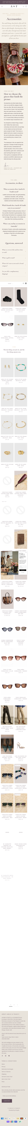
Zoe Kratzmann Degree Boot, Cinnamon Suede (21, 728)
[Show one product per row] (23, 283)
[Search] (23, 6)
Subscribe (7, 1101)
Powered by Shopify (14, 1110)
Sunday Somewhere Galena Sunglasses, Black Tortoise (21, 935)
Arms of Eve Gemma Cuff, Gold (21, 437)
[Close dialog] (26, 552)
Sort (10, 283)
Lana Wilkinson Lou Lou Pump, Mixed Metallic (21, 757)
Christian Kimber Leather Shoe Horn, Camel (7, 494)
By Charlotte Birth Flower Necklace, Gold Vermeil (21, 876)
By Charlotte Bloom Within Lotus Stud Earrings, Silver (7, 995)
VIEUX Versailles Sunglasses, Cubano (21, 698)
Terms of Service (6, 1071)
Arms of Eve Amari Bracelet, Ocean (20, 380)
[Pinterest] (9, 1056)
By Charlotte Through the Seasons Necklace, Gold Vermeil (7, 846)
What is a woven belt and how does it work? (12, 251)
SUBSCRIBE (22, 570)
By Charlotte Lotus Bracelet (21, 994)
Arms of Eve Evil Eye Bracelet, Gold (7, 437)
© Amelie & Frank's (14, 1108)
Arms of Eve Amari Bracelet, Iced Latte (21, 409)
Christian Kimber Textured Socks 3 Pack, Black (20, 905)
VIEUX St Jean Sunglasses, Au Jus (7, 670)
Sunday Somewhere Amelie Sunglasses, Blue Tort (7, 642)
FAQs (3, 1081)
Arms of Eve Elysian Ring (7, 465)
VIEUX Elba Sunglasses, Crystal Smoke (7, 338)
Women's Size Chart (7, 1076)
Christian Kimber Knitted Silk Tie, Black (7, 905)
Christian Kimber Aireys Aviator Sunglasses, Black (7, 787)
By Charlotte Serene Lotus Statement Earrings (20, 964)
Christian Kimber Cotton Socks (21, 309)
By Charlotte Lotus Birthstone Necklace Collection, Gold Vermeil (7, 965)
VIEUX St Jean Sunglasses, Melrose (21, 642)
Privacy (3, 1066)
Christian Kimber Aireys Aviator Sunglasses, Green (21, 816)
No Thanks (22, 572)
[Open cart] (26, 6)
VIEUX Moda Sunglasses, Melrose (7, 699)
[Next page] (17, 1005)
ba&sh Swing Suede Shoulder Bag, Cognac (21, 845)
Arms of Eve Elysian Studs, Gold (21, 337)
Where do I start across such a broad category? (12, 265)
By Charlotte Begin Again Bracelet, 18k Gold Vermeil (7, 876)
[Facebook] (2, 1056)
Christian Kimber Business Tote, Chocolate (7, 612)
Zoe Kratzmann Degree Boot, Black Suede (7, 728)
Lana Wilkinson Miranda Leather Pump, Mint (7, 757)
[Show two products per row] (25, 283)
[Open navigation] (2, 6)
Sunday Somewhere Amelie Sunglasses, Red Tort (21, 612)
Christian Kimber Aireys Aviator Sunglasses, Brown (21, 787)
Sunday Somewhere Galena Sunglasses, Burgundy (7, 935)
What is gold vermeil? (8, 258)
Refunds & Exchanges (7, 1069)
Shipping (4, 1074)
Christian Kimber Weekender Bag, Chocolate (21, 583)
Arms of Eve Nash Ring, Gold (20, 465)
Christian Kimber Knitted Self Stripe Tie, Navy (21, 523)
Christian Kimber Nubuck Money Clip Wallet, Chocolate (7, 583)
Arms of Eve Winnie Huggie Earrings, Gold (7, 381)
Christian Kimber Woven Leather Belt (7, 309)
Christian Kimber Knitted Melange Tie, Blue (7, 523)
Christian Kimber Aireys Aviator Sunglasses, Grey (7, 816)
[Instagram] (5, 1056)
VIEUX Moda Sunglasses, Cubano (21, 670)
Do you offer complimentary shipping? (10, 272)
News (3, 1064)
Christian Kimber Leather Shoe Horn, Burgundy (21, 494)
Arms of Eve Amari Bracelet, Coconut (7, 409)
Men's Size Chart (6, 1079)
